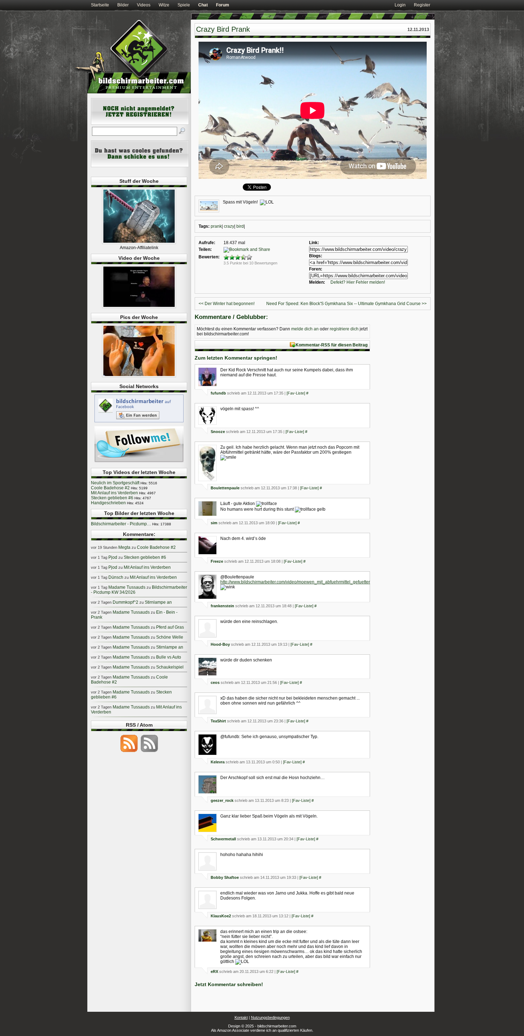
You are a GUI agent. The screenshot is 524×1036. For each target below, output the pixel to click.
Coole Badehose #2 (110, 487)
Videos (143, 4)
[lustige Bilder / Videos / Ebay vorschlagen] (140, 165)
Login (400, 4)
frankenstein (222, 606)
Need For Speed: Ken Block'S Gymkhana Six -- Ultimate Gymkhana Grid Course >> (346, 303)
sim (214, 523)
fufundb (218, 393)
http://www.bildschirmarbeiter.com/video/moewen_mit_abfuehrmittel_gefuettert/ (296, 581)
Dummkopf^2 (125, 602)
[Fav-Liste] (296, 393)
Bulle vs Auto (168, 657)
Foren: (315, 269)
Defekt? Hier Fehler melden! (357, 282)
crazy (229, 226)
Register (422, 4)
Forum (222, 4)
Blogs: (315, 255)
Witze (164, 4)
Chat (203, 4)
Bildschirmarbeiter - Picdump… (121, 523)
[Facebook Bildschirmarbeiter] (139, 421)
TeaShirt (218, 721)
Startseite (100, 4)
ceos (215, 682)
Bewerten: (209, 256)
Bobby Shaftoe (225, 877)
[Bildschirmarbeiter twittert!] (139, 461)
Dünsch (115, 577)
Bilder (123, 4)
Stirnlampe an (158, 602)
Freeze (217, 561)
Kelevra (218, 762)
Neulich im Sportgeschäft (115, 482)
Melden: (317, 282)
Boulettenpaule (225, 488)
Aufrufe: (207, 242)
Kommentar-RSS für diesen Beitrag (332, 344)
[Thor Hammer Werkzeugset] (139, 242)
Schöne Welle (169, 637)
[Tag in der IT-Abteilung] (139, 306)
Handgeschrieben (108, 502)
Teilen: (205, 249)
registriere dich (344, 328)
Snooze (218, 431)
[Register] (140, 123)
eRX (214, 971)
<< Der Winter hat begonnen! (227, 303)
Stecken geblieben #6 (112, 497)
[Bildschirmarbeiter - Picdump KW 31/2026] (139, 375)
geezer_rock (222, 800)
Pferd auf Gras (170, 627)
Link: (314, 242)
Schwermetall (223, 839)
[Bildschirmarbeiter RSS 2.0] (129, 751)
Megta (124, 547)
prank (216, 226)
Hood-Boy (220, 644)
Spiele (184, 4)
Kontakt (241, 1017)
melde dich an (305, 328)
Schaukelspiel (170, 667)
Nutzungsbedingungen (270, 1017)
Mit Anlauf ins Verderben (114, 492)
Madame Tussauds (126, 587)
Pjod (112, 557)
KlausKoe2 (221, 916)
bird (240, 226)
